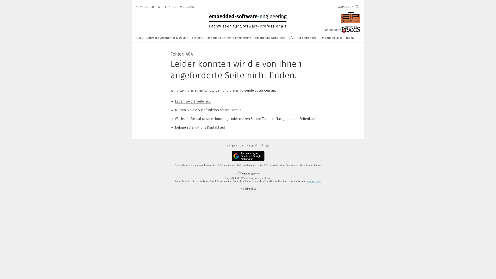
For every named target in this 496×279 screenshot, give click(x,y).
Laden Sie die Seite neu (193, 101)
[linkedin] (266, 146)
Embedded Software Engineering (229, 38)
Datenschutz (212, 165)
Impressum (198, 165)
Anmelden (346, 7)
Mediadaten (292, 165)
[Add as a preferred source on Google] (248, 156)
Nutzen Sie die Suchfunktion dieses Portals (208, 110)
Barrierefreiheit (227, 165)
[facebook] (261, 146)
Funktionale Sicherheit (270, 38)
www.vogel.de (314, 181)
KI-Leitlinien (306, 165)
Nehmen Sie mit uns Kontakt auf (200, 127)
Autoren (318, 165)
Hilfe (261, 165)
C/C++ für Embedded (303, 38)
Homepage (222, 119)
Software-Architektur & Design (167, 38)
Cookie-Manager (183, 165)
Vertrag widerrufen (274, 165)
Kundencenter (250, 165)
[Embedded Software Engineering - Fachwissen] (139, 37)
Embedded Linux (331, 38)
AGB (239, 165)
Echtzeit (197, 38)
